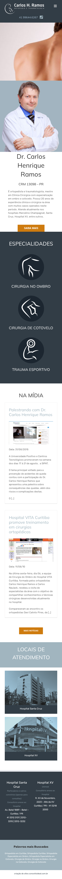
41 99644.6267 (28, 17)
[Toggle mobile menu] (55, 6)
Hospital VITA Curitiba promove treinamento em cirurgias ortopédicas (29, 524)
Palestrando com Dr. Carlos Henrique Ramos (30, 412)
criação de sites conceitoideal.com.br (31, 873)
